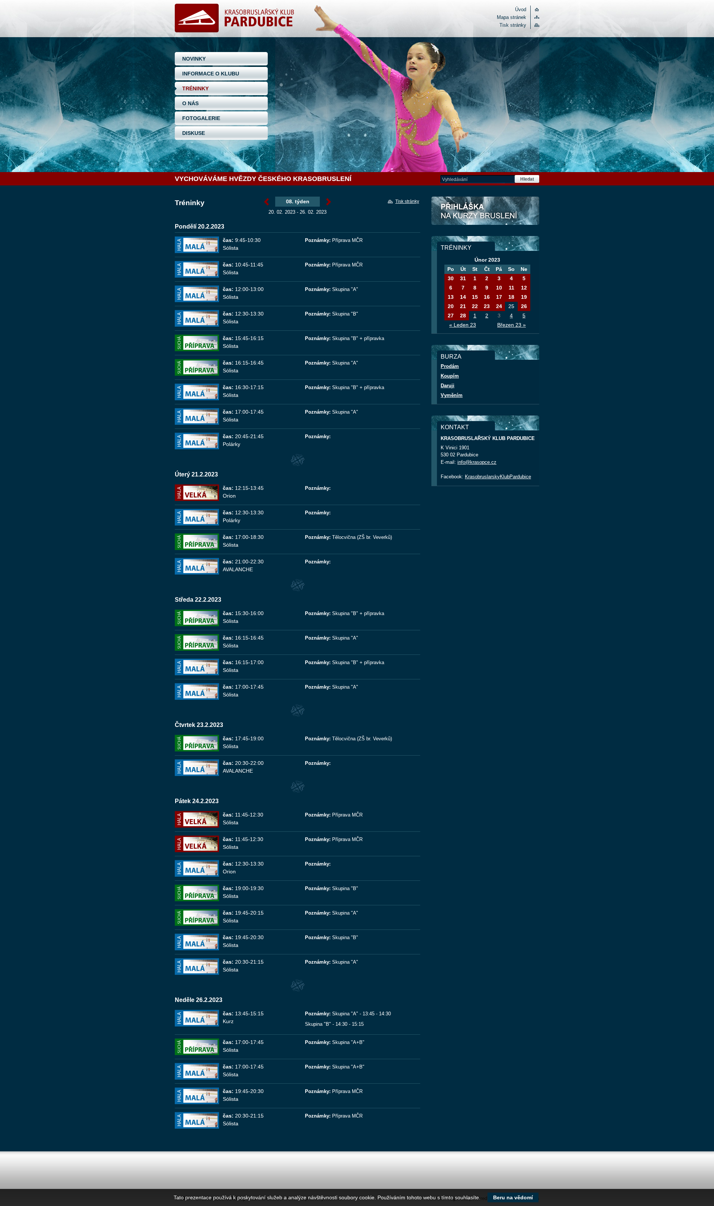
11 (511, 288)
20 (451, 306)
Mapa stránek (511, 17)
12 (524, 288)
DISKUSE (193, 133)
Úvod (520, 9)
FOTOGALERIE (201, 118)
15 (475, 297)
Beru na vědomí (513, 1197)
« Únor (266, 202)
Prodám (450, 366)
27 (451, 316)
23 (487, 306)
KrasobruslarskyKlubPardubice (498, 476)
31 (463, 278)
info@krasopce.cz (476, 462)
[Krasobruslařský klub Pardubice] (234, 30)
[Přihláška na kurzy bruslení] (485, 211)
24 (499, 306)
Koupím (450, 376)
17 (499, 297)
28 (463, 316)
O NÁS (190, 103)
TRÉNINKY (195, 88)
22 (475, 306)
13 (451, 297)
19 (524, 297)
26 (524, 306)
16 (487, 297)
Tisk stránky (512, 25)
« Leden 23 (462, 325)
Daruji (447, 385)
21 (463, 306)
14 (463, 297)
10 (499, 288)
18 (511, 297)
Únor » (328, 202)
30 (451, 278)
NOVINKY (194, 59)
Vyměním (452, 395)
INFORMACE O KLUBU (210, 74)
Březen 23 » (511, 325)
